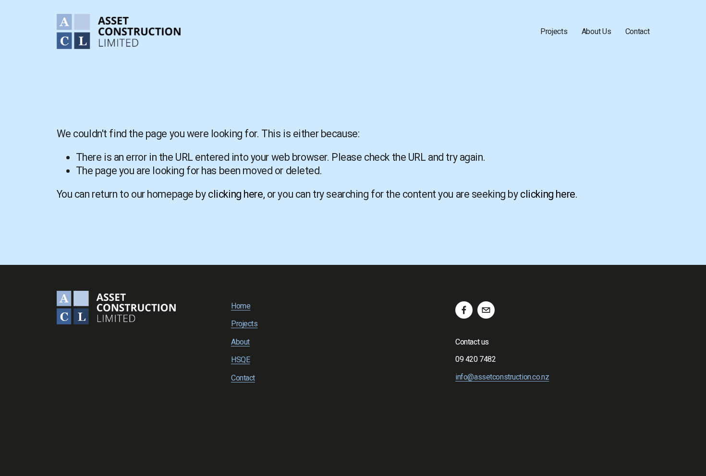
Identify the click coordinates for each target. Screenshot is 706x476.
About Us (596, 31)
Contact (637, 31)
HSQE (240, 359)
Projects (553, 31)
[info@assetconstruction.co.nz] (486, 310)
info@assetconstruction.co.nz (502, 376)
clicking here (235, 194)
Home (240, 305)
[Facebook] (464, 310)
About (240, 341)
